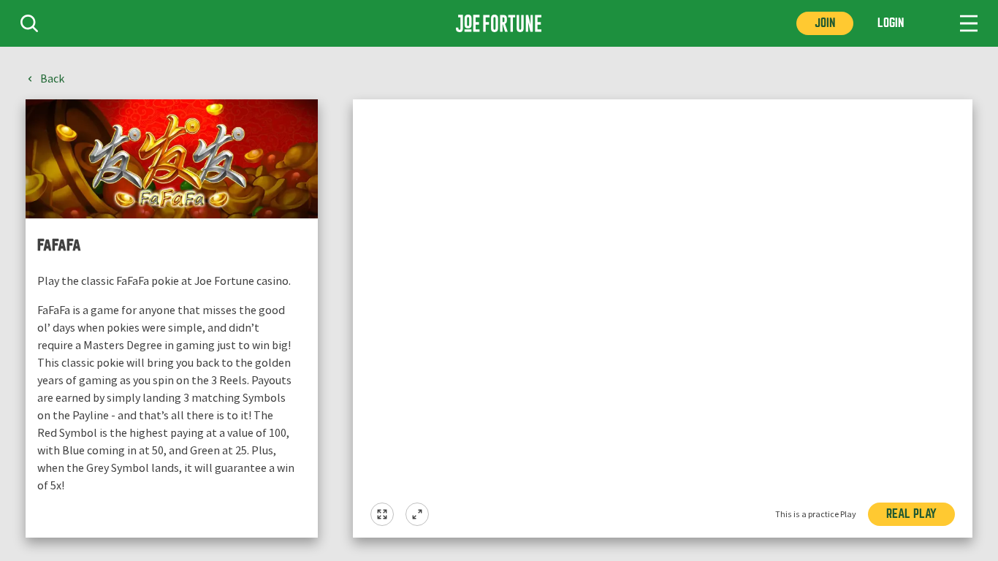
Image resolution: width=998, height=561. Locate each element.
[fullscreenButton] (382, 514)
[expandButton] (417, 514)
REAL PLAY (911, 514)
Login (890, 23)
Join (825, 23)
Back (52, 79)
